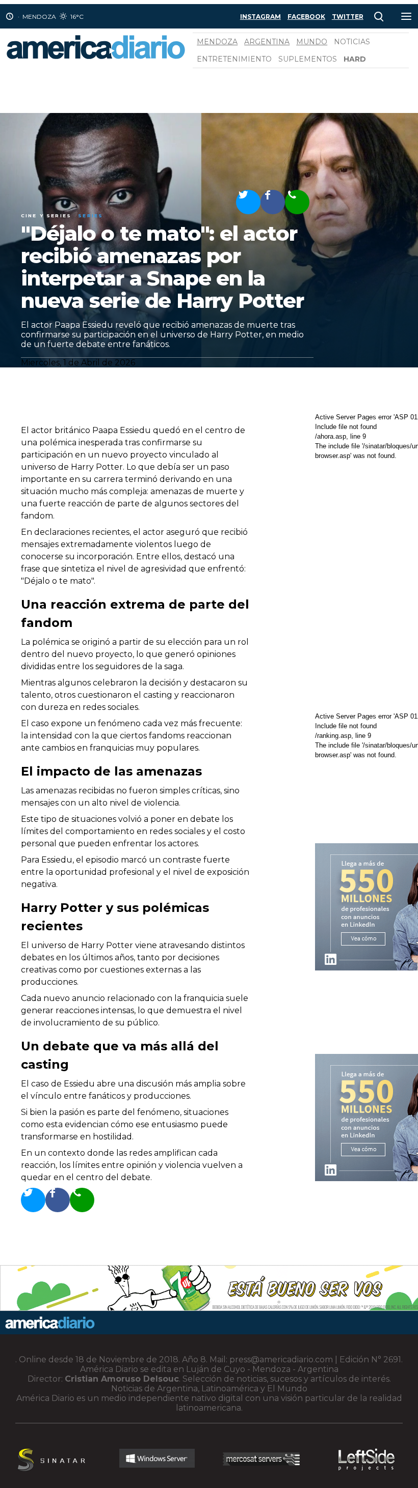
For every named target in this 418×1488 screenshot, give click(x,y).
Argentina (267, 41)
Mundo (311, 41)
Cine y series (46, 215)
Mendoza (217, 41)
